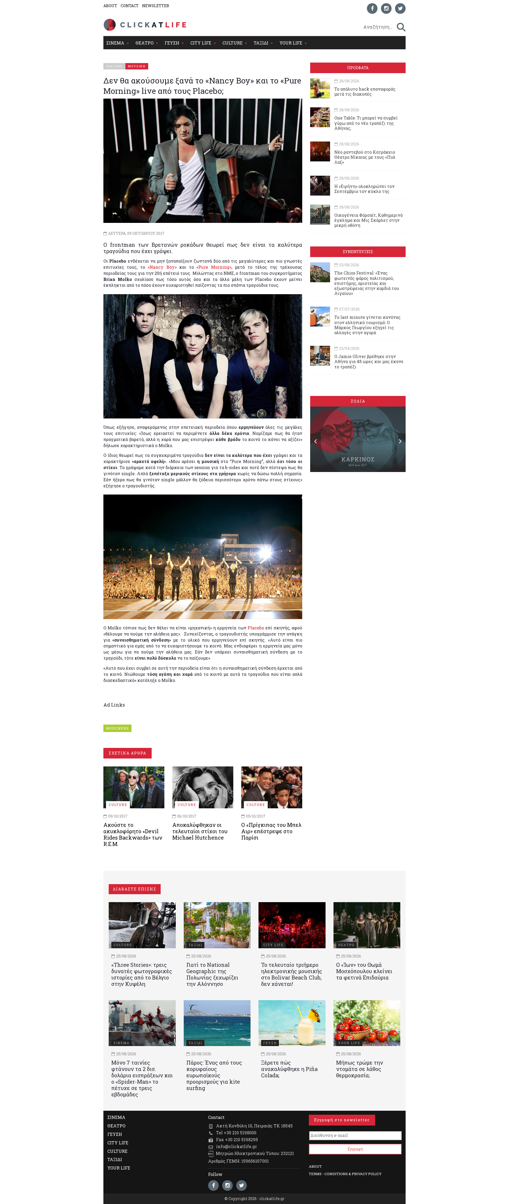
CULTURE (232, 43)
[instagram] (386, 8)
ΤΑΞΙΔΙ (261, 43)
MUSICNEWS (117, 728)
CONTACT (130, 5)
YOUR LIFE (290, 43)
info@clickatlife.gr (236, 1146)
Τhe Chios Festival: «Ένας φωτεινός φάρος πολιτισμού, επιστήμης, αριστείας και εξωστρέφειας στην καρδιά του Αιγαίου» (366, 283)
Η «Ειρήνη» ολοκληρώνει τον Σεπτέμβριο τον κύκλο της (364, 188)
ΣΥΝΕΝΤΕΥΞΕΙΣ (358, 251)
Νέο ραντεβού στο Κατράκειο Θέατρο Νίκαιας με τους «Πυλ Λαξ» (365, 157)
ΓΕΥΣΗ (172, 43)
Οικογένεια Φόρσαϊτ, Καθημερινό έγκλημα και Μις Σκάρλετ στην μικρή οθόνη (368, 220)
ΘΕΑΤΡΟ (144, 43)
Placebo (256, 627)
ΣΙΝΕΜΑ (115, 43)
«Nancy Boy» (162, 267)
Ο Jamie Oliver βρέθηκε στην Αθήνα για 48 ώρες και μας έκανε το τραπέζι (368, 361)
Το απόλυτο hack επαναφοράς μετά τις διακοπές (365, 91)
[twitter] (400, 8)
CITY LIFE (200, 43)
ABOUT (110, 5)
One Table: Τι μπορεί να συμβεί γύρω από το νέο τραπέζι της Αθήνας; (366, 123)
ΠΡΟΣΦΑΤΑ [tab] (357, 67)
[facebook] (372, 8)
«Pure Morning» (213, 267)
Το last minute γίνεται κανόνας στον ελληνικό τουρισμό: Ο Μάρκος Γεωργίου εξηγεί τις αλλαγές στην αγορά (367, 324)
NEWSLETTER (155, 5)
